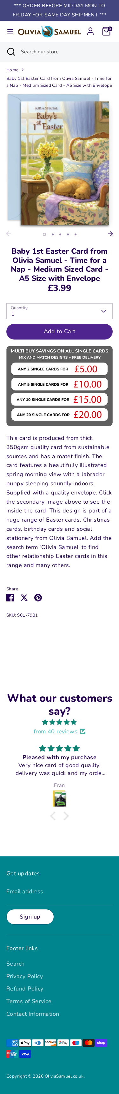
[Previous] (9, 234)
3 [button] (60, 234)
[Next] (110, 234)
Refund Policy (24, 988)
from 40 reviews (56, 731)
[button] (54, 816)
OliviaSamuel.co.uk (64, 1076)
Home (12, 70)
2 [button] (53, 234)
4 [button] (68, 234)
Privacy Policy (24, 976)
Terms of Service (28, 1001)
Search (15, 963)
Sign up (30, 916)
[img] (59, 722)
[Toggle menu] (8, 31)
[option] (59, 160)
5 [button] (75, 234)
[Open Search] (10, 51)
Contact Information (32, 1014)
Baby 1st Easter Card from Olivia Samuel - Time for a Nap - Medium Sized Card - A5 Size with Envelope (59, 81)
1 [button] (44, 234)
